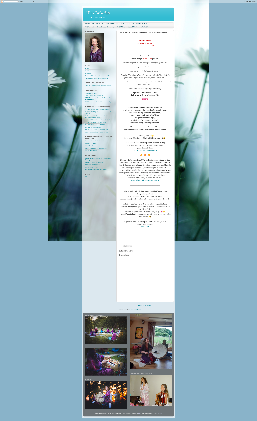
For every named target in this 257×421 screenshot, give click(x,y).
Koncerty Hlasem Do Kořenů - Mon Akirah (97, 141)
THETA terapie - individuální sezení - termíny (99, 27)
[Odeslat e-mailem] (124, 246)
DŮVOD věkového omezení (93, 127)
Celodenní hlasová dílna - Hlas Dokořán (96, 169)
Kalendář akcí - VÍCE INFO (115, 24)
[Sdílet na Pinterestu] (131, 246)
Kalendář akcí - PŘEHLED (94, 24)
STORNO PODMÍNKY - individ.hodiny (96, 129)
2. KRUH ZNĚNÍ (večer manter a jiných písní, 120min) (98, 112)
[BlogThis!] (125, 246)
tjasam (140, 413)
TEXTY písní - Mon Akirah (93, 146)
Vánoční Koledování (91, 150)
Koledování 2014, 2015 (91, 167)
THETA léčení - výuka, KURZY (127, 27)
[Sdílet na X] (127, 246)
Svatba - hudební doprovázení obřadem (96, 148)
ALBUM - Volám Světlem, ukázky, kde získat (98, 85)
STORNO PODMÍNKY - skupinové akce (96, 132)
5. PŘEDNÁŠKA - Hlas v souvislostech (96, 122)
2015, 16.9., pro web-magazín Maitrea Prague (98, 177)
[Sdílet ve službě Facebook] (129, 246)
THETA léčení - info (91, 93)
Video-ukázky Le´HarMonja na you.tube (96, 78)
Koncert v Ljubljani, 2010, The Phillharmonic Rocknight (98, 159)
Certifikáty (88, 71)
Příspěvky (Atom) (136, 310)
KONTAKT (144, 27)
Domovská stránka (145, 305)
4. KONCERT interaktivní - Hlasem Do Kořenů (98, 120)
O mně (87, 68)
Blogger (160, 413)
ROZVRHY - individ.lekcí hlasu (137, 24)
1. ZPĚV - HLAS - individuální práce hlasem (97, 109)
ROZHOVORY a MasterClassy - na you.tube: (97, 76)
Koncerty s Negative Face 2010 (94, 162)
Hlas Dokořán (98, 12)
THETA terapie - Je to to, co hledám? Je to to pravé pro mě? (98, 98)
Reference (88, 73)
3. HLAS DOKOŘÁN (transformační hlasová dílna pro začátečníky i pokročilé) (99, 116)
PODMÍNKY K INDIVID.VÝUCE (95, 125)
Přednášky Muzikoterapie (92, 164)
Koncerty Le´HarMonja (91, 143)
